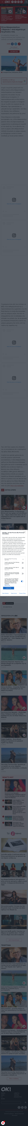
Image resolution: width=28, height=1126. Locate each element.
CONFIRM (8, 588)
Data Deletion (5, 593)
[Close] (25, 532)
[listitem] (14, 559)
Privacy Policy (22, 593)
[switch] (22, 563)
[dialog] (14, 563)
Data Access (14, 593)
